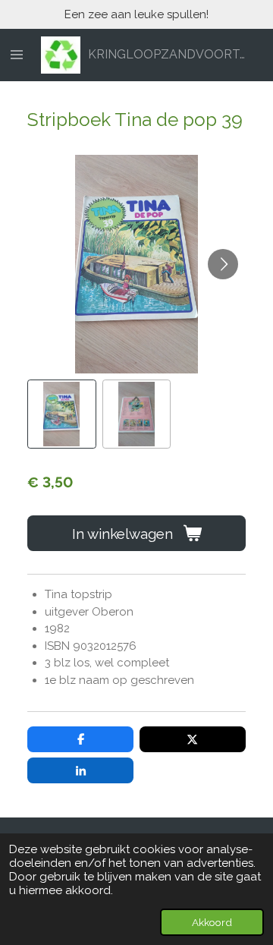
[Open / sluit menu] (16, 55)
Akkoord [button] (212, 922)
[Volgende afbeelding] (223, 264)
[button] (61, 414)
